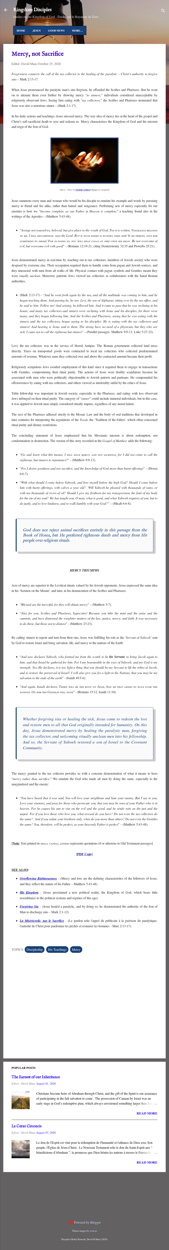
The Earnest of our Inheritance (36, 1077)
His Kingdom (29, 892)
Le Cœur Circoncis (26, 1126)
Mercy (76, 949)
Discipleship (35, 949)
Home (21, 30)
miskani (93, 1230)
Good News (56, 30)
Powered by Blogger (87, 1222)
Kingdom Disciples (32, 10)
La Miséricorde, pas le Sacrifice (42, 920)
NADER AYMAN (83, 189)
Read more (147, 1113)
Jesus (37, 30)
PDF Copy (84, 854)
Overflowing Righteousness (38, 878)
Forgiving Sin (29, 906)
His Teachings (57, 949)
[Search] (163, 11)
